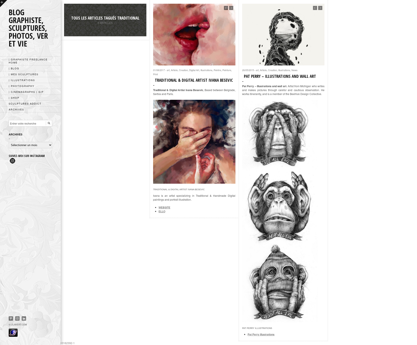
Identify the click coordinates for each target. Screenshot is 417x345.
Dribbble (17, 318)
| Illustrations (22, 80)
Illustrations (206, 70)
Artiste (174, 70)
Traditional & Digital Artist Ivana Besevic (194, 80)
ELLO (162, 211)
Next (231, 8)
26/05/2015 (248, 70)
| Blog (14, 68)
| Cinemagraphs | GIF (26, 91)
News (294, 70)
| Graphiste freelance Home (28, 61)
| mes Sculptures (23, 74)
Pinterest (11, 318)
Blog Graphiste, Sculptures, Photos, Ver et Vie (28, 28)
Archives (16, 109)
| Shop (14, 97)
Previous (226, 8)
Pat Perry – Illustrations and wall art (280, 76)
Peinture (226, 70)
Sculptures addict (25, 103)
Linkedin (24, 318)
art (168, 70)
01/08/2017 (159, 70)
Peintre (217, 70)
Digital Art (194, 70)
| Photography (21, 86)
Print (155, 74)
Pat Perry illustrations (261, 334)
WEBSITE (164, 207)
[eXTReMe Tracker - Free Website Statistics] (13, 335)
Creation (183, 70)
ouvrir (3, 3)
